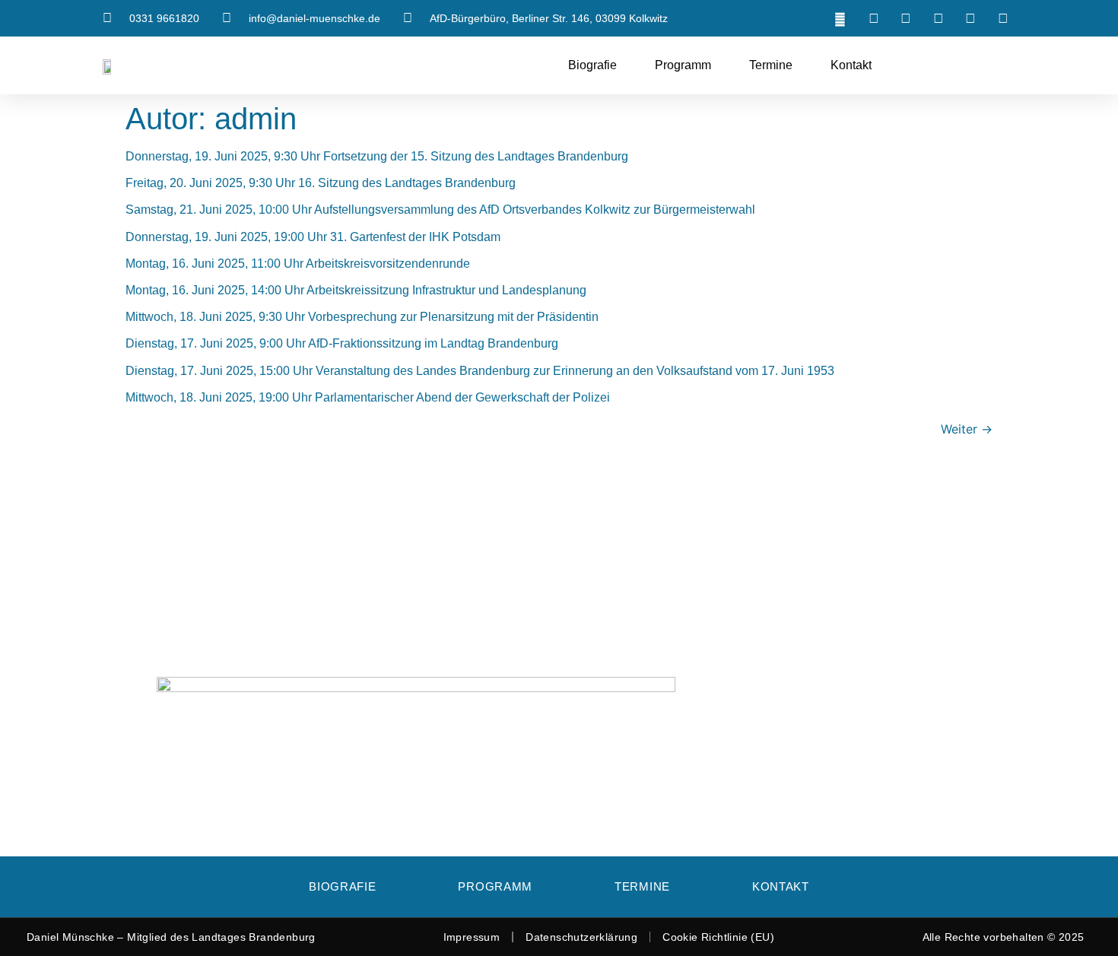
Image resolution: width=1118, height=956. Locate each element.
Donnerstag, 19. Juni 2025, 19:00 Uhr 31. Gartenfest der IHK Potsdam (312, 236)
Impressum (471, 937)
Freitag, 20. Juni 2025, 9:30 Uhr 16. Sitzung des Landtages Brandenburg (320, 182)
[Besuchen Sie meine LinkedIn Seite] (940, 18)
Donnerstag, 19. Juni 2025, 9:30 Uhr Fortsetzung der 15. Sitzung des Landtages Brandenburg (376, 156)
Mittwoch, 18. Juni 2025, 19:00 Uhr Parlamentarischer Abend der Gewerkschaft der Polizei (367, 397)
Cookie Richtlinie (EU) (718, 937)
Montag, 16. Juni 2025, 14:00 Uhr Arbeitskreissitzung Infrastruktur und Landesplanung (355, 290)
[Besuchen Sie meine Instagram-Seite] (972, 18)
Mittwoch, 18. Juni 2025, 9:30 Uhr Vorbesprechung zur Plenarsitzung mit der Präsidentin (362, 316)
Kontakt (851, 65)
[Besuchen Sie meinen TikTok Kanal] (1004, 18)
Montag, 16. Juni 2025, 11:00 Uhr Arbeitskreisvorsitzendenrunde (297, 263)
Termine (770, 65)
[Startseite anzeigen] (110, 65)
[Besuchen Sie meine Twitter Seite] (875, 18)
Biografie (592, 65)
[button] (840, 20)
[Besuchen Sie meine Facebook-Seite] (908, 18)
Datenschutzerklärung (581, 937)
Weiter (967, 429)
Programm (683, 65)
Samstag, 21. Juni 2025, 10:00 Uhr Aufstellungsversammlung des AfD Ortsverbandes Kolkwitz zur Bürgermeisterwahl (440, 209)
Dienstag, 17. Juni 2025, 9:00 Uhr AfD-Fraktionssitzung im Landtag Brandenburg (341, 343)
